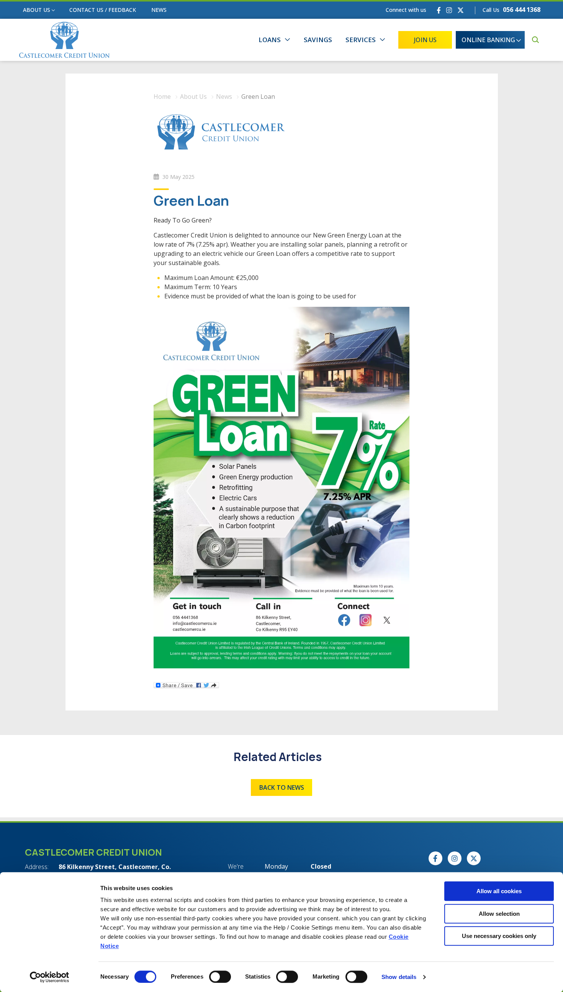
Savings (318, 39)
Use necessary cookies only (499, 936)
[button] (535, 40)
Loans (270, 39)
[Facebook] (439, 10)
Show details (398, 977)
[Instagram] (449, 10)
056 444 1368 (521, 9)
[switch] (220, 977)
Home (162, 96)
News (159, 9)
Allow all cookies (499, 891)
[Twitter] (460, 10)
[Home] (64, 40)
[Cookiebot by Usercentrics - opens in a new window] (49, 977)
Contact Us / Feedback (102, 9)
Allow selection (499, 913)
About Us (36, 9)
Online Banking (488, 40)
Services (360, 39)
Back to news (281, 787)
